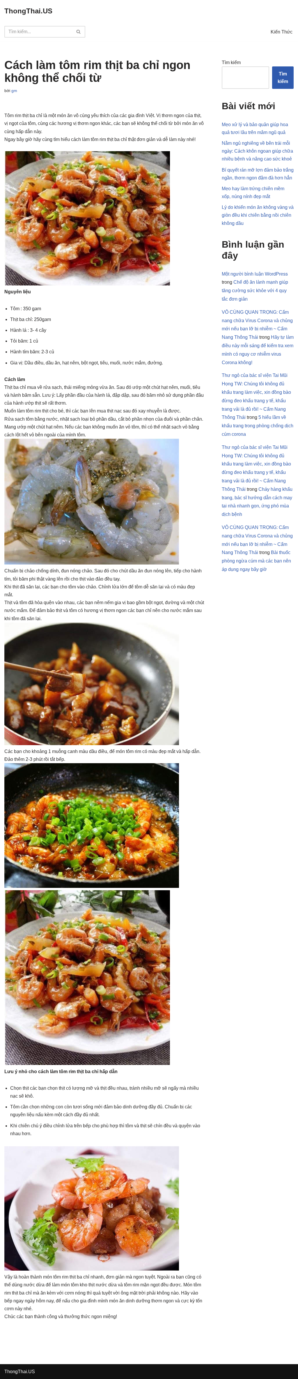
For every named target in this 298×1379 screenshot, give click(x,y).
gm (14, 90)
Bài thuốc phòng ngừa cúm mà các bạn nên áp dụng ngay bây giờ (256, 561)
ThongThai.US (19, 1371)
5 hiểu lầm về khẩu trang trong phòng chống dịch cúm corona (257, 426)
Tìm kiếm (231, 62)
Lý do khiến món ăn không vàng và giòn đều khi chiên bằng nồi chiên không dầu (258, 215)
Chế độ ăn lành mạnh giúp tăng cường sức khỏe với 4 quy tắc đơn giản (255, 290)
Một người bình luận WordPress (255, 273)
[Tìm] (78, 32)
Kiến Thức (281, 31)
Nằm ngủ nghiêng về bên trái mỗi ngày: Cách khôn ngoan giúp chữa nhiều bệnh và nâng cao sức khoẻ (257, 151)
